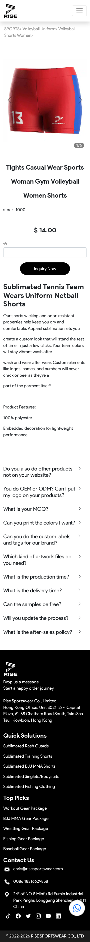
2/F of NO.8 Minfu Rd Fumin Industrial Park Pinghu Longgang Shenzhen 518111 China (49, 900)
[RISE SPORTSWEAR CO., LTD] (10, 11)
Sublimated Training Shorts (27, 756)
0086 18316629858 (30, 881)
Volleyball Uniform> (40, 28)
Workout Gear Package (25, 808)
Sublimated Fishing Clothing (29, 786)
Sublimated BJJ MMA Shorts (29, 766)
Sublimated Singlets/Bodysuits (31, 776)
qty (5, 243)
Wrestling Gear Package (25, 828)
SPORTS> (13, 28)
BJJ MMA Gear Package (25, 818)
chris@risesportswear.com (38, 868)
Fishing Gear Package (23, 838)
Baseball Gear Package (24, 848)
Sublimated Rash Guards (26, 745)
